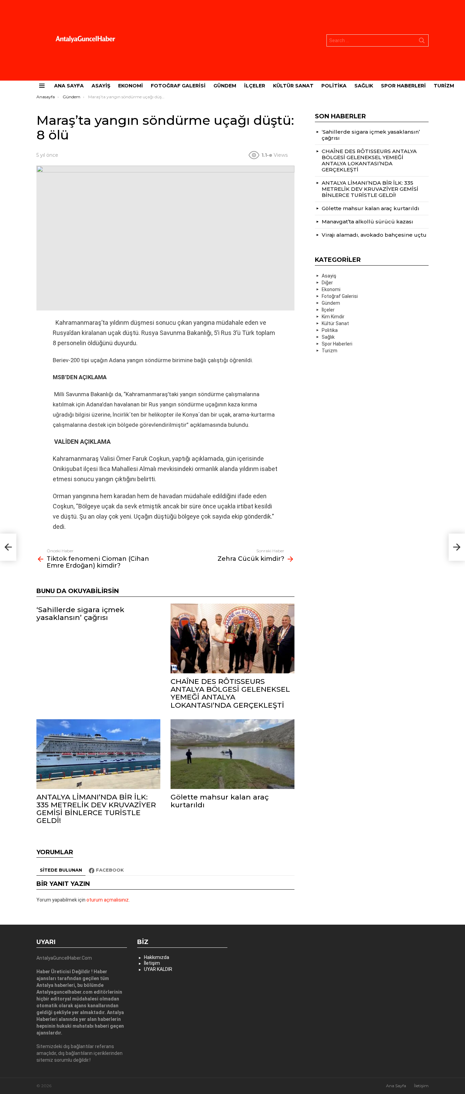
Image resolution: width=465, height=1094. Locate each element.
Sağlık (363, 86)
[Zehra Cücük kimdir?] (457, 547)
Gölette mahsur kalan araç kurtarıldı (220, 801)
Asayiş (101, 86)
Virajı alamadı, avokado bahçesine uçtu (374, 235)
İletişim (152, 963)
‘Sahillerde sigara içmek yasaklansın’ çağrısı (80, 613)
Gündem (224, 86)
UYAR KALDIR (158, 969)
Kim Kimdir (333, 316)
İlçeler (254, 86)
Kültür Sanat (293, 86)
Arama (422, 41)
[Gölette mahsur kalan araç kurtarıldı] (232, 754)
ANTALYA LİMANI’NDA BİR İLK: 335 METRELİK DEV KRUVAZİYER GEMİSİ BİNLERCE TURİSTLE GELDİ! (96, 809)
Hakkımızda (156, 957)
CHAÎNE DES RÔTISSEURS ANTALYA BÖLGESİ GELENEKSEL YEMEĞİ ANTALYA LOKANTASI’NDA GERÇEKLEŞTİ (230, 693)
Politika (334, 86)
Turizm (444, 86)
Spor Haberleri (403, 86)
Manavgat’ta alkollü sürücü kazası (367, 221)
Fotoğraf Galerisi (178, 86)
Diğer (327, 282)
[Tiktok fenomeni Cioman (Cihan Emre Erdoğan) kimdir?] (8, 547)
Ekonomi (130, 86)
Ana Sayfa (69, 86)
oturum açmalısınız (107, 900)
